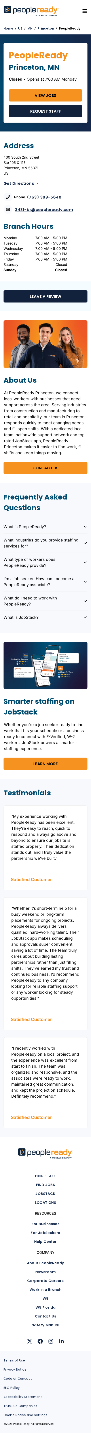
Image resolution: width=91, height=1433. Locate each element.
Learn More (45, 763)
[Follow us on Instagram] (50, 1341)
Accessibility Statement (23, 1397)
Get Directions (19, 183)
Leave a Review (45, 296)
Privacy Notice (15, 1369)
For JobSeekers (45, 1232)
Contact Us (45, 1316)
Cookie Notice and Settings (25, 1415)
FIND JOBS (45, 1184)
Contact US (45, 468)
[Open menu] (84, 11)
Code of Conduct (18, 1378)
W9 (46, 1298)
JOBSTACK (45, 1193)
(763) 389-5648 (44, 197)
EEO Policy (12, 1387)
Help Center (45, 1241)
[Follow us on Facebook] (40, 1341)
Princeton (46, 28)
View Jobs (45, 95)
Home (8, 28)
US (20, 28)
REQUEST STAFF (45, 111)
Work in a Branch (45, 1289)
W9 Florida (46, 1307)
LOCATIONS (45, 1202)
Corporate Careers (45, 1280)
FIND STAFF (45, 1175)
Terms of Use (14, 1360)
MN (30, 28)
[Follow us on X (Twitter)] (29, 1341)
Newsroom (45, 1271)
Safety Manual (45, 1325)
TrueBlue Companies (20, 1406)
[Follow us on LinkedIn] (61, 1341)
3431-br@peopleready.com (44, 209)
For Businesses (46, 1223)
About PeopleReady (45, 1263)
